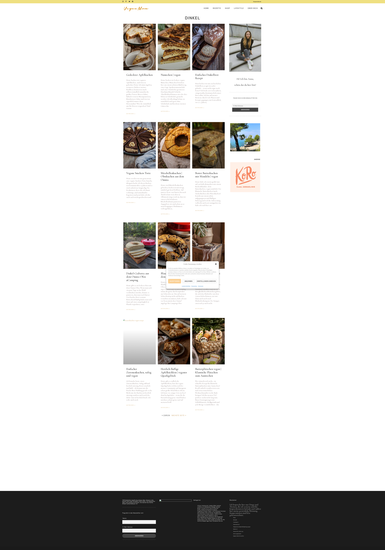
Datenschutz (194, 286)
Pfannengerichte (218, 517)
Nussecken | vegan (170, 75)
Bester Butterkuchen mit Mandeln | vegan (206, 174)
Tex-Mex (223, 519)
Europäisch (214, 509)
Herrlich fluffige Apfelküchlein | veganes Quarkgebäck (174, 372)
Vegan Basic (209, 521)
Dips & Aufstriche (213, 508)
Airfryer (199, 505)
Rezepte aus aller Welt (216, 518)
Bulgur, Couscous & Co (203, 508)
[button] (216, 264)
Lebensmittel (200, 515)
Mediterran (211, 515)
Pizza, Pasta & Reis (202, 518)
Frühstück (223, 511)
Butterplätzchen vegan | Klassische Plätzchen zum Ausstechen (208, 372)
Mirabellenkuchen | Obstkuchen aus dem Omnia (172, 176)
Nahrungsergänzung (202, 517)
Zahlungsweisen (237, 533)
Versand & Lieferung (238, 531)
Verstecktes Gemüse (218, 521)
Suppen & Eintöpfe (215, 519)
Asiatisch (218, 505)
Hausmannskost (201, 514)
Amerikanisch (204, 505)
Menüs (216, 515)
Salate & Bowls (201, 519)
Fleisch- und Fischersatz (214, 511)
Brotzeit (218, 507)
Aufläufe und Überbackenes (204, 507)
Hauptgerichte (217, 512)
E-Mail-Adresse (127, 527)
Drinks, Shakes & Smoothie (204, 509)
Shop (234, 517)
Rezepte (209, 518)
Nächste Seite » (179, 415)
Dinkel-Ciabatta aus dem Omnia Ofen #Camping (137, 277)
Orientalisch (211, 517)
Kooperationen (257, 1)
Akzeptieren (174, 281)
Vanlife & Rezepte (201, 521)
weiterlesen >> (130, 113)
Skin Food (207, 519)
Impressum (200, 286)
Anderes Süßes (212, 505)
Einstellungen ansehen (206, 281)
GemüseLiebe (200, 512)
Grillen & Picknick (208, 512)
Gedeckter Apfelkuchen (139, 75)
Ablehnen (188, 281)
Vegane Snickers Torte (138, 173)
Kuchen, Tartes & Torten (216, 514)
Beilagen (213, 507)
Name (124, 518)
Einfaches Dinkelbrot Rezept (207, 76)
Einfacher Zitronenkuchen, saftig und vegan (138, 372)
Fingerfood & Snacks (202, 511)
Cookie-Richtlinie (186, 286)
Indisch (208, 514)
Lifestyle (206, 515)
